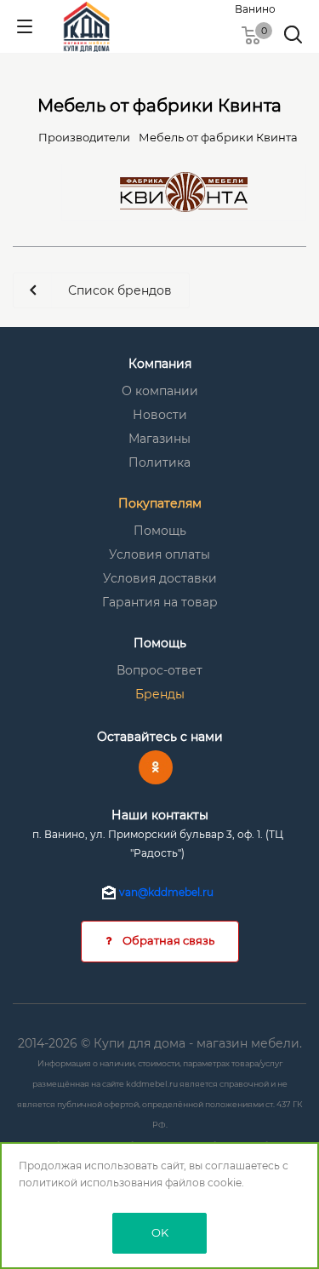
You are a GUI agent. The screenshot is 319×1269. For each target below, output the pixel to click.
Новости (160, 414)
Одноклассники (156, 767)
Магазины (159, 438)
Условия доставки (160, 578)
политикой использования (90, 1182)
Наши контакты (159, 815)
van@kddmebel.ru (166, 892)
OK (159, 1232)
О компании (160, 391)
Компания (159, 363)
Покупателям (160, 503)
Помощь (160, 530)
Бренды (160, 694)
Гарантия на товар (160, 602)
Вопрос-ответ (159, 670)
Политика (159, 462)
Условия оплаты (159, 554)
